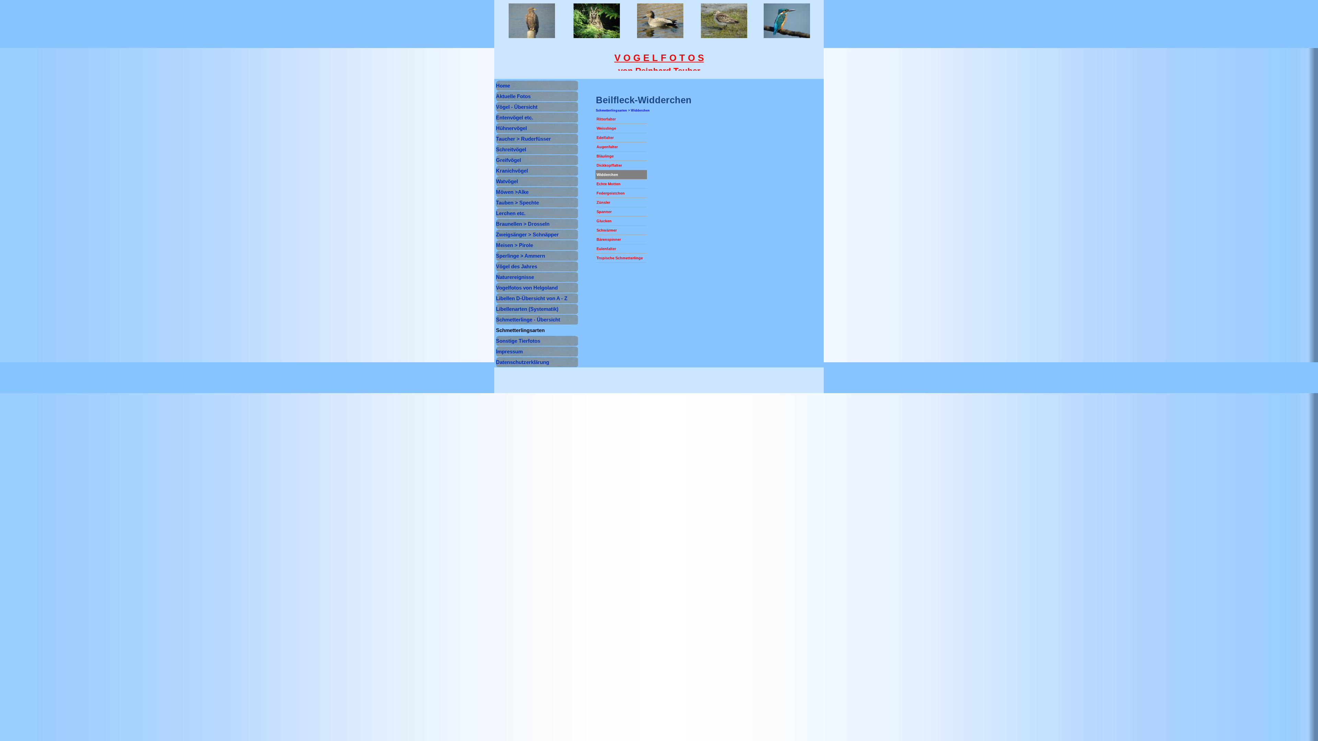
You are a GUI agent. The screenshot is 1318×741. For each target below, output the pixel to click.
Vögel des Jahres (516, 266)
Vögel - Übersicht (516, 107)
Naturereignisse (515, 277)
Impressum (509, 351)
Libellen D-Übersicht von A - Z (531, 298)
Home (503, 86)
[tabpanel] (659, 64)
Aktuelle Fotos (513, 96)
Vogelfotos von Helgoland (527, 288)
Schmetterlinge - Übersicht (528, 319)
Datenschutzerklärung (522, 362)
